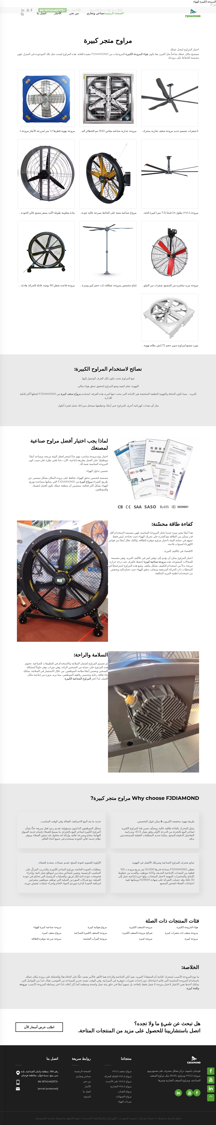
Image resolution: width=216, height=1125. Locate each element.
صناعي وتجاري (95, 13)
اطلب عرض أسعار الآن (39, 1027)
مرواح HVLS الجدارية (121, 1086)
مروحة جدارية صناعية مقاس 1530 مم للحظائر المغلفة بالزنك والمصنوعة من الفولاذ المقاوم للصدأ (82, 130)
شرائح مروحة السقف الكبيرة (137, 932)
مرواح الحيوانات (124, 1096)
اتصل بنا (41, 13)
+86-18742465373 (48, 1081)
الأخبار (57, 13)
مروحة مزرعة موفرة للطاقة (46, 938)
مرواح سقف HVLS (122, 1071)
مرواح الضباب (125, 1091)
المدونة (87, 1096)
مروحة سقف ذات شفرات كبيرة (181, 932)
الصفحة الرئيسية (113, 13)
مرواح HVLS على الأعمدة (119, 1081)
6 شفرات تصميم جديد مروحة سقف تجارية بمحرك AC (168, 130)
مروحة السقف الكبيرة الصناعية (90, 932)
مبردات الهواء (125, 1101)
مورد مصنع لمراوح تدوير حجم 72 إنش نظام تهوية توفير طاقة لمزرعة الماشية (156, 345)
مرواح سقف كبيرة (51, 932)
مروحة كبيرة (191, 938)
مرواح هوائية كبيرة (97, 927)
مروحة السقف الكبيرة (140, 927)
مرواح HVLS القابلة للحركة (118, 1076)
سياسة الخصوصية (45, 1118)
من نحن (74, 13)
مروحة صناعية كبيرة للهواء (47, 927)
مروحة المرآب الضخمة (95, 938)
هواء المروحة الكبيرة (187, 927)
